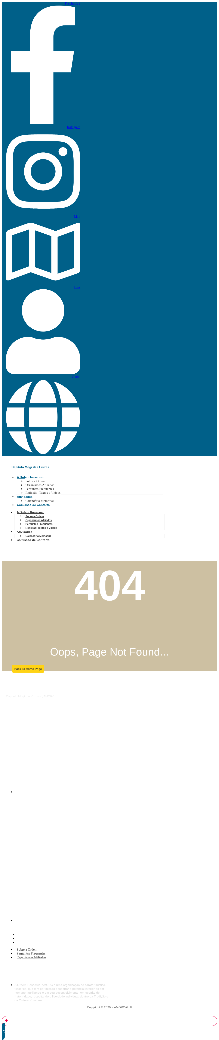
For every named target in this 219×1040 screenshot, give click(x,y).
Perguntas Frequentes (39, 489)
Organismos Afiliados (39, 485)
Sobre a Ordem (35, 481)
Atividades (25, 496)
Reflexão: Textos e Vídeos (43, 492)
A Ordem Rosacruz (30, 477)
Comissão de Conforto (33, 505)
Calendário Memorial (39, 500)
